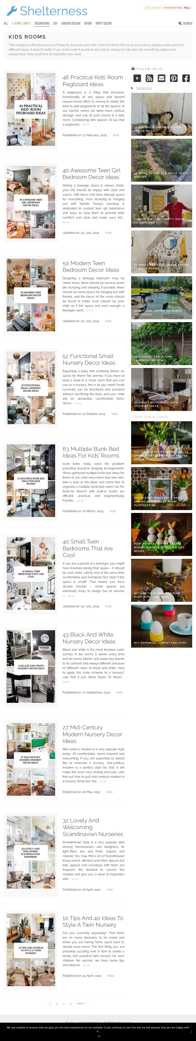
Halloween (153, 7)
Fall (187, 7)
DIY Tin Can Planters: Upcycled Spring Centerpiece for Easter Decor (161, 455)
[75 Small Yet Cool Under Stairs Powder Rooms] (161, 251)
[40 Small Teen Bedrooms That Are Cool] (31, 609)
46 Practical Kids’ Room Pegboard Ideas (93, 80)
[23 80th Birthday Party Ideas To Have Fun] (161, 206)
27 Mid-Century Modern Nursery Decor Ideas (92, 734)
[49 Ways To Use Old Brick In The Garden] (161, 160)
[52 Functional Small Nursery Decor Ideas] (31, 423)
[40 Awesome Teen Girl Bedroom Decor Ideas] (31, 237)
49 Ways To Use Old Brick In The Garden (161, 175)
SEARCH (187, 23)
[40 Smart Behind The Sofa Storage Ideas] (161, 389)
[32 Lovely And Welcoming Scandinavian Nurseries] (31, 887)
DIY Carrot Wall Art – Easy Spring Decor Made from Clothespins (158, 501)
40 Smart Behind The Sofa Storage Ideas (156, 404)
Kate (116, 135)
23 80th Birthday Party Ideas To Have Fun (159, 221)
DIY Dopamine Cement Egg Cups (160, 642)
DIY (55, 23)
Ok (99, 1036)
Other (88, 23)
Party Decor (104, 23)
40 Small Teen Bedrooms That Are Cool (88, 548)
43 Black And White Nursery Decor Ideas (89, 638)
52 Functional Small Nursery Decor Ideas (89, 359)
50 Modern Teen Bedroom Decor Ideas (91, 266)
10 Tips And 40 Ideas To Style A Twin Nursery (93, 921)
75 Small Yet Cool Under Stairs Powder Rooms (161, 266)
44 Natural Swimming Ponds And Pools (158, 312)
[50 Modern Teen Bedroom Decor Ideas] (31, 330)
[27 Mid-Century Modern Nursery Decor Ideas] (31, 794)
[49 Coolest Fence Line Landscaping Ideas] (161, 343)
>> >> (85, 124)
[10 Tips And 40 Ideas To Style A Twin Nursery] (31, 985)
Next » (81, 1003)
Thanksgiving (172, 7)
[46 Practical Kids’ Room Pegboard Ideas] (31, 145)
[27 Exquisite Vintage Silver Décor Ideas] (161, 114)
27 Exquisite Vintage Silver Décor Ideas (157, 129)
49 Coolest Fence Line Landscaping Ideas (153, 358)
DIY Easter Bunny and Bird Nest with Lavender (157, 595)
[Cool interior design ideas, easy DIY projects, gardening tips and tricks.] (47, 18)
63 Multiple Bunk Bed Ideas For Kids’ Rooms (91, 452)
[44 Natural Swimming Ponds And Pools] (161, 297)
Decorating (42, 23)
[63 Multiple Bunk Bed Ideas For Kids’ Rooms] (31, 516)
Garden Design (70, 23)
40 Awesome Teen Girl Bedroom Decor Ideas (91, 174)
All (6, 23)
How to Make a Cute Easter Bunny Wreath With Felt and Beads (159, 547)
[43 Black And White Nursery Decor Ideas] (31, 702)
